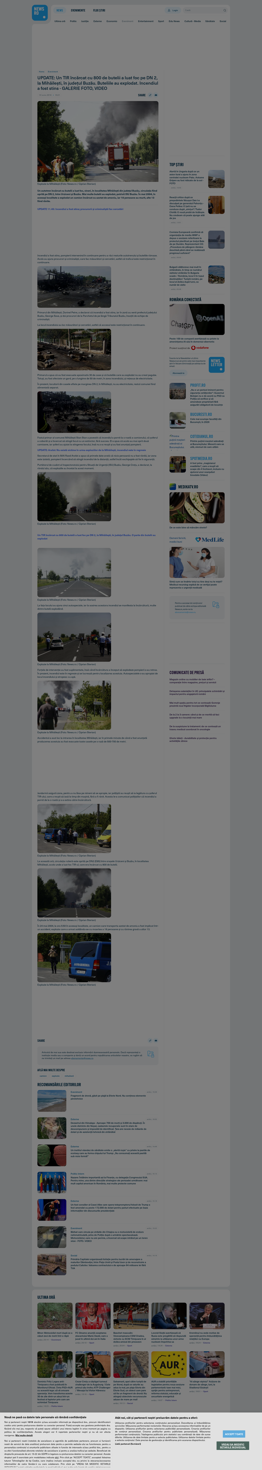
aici (57, 1457)
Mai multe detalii (24, 1435)
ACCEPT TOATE (234, 1434)
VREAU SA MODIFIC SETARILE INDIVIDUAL (233, 1445)
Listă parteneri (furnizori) (128, 1443)
